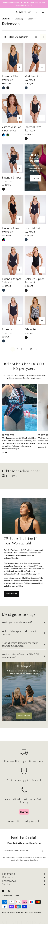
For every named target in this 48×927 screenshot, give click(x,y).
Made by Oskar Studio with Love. (28, 912)
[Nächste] (35, 349)
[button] (43, 12)
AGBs (16, 895)
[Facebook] (3, 891)
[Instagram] (9, 891)
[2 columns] (43, 37)
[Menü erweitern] (3, 12)
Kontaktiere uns (24, 715)
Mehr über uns (11, 593)
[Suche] (37, 12)
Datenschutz (7, 895)
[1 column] (36, 37)
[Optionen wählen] (19, 67)
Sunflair (12, 912)
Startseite (6, 19)
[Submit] (42, 851)
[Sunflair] (23, 12)
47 (31, 349)
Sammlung (19, 19)
